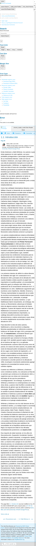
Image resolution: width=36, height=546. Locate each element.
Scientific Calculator (8, 91)
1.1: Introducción (13, 504)
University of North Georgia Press (11, 148)
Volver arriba (4, 514)
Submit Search (5, 36)
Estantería (18, 133)
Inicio (8, 133)
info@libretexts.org (19, 539)
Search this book (4, 30)
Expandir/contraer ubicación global (34, 133)
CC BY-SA (29, 506)
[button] (6, 103)
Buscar (3, 544)
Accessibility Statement (18, 537)
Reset (2, 47)
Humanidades (30, 133)
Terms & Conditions (6, 537)
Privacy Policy (28, 536)
